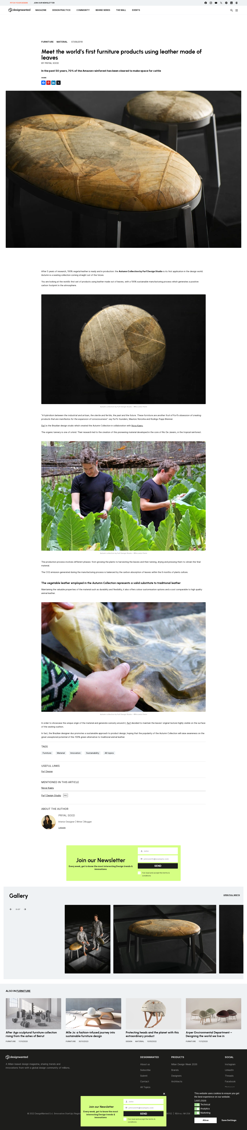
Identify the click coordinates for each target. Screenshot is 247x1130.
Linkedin (62, 828)
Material (62, 42)
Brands (175, 1070)
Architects (176, 1081)
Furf (43, 425)
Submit (144, 1075)
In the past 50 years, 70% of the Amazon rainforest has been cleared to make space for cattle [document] (101, 70)
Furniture (47, 42)
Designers (176, 1075)
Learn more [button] (200, 1100)
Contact (144, 1081)
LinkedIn (229, 1070)
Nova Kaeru (137, 425)
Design (129, 1041)
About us (145, 1064)
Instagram (230, 1064)
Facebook (230, 1081)
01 (16, 908)
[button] (197, 1104)
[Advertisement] (123, 26)
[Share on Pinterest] (48, 83)
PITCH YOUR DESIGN (19, 3)
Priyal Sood (52, 63)
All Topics (145, 1087)
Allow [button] (206, 1120)
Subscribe (145, 1070)
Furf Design (47, 771)
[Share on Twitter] (58, 83)
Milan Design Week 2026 (184, 1064)
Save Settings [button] (229, 1120)
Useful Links (50, 765)
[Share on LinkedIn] (53, 83)
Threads (229, 1075)
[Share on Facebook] (43, 83)
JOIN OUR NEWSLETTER (44, 3)
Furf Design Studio (51, 795)
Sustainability (92, 753)
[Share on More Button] (63, 83)
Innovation (75, 753)
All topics (109, 753)
